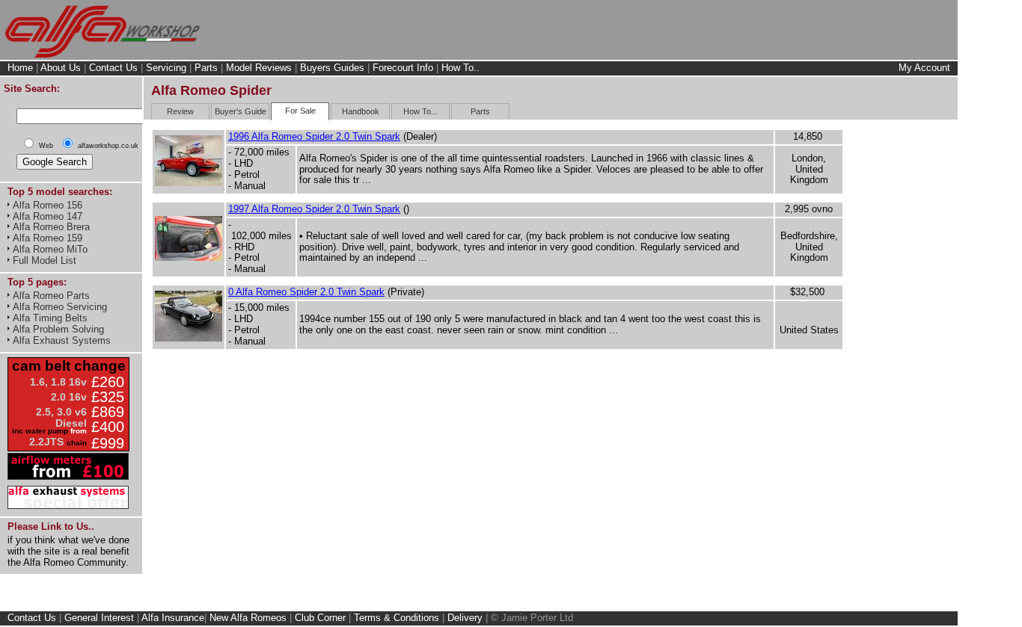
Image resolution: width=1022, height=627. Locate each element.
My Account (924, 68)
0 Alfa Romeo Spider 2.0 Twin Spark (306, 291)
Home (20, 67)
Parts (206, 67)
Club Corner (320, 617)
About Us (60, 67)
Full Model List (44, 260)
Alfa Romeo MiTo (50, 249)
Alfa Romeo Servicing (60, 306)
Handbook (360, 111)
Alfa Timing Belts (50, 318)
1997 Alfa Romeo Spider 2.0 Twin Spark (314, 208)
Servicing (166, 67)
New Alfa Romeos (248, 617)
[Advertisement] (905, 379)
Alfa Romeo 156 (47, 205)
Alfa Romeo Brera (51, 226)
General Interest (99, 617)
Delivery (465, 617)
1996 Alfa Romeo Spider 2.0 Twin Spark (314, 136)
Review (180, 111)
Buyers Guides (332, 67)
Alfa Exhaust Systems (62, 340)
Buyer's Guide (240, 111)
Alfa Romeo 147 (47, 216)
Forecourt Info (403, 67)
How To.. (460, 67)
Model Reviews (259, 67)
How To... (420, 111)
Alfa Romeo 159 (47, 238)
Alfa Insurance (172, 617)
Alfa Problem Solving (58, 329)
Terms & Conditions (396, 617)
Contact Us (113, 67)
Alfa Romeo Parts (51, 295)
